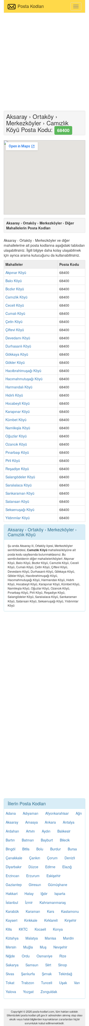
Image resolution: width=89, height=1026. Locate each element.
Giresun (35, 884)
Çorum (52, 857)
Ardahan (12, 831)
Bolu (39, 848)
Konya (58, 929)
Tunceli (46, 982)
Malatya (31, 938)
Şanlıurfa (28, 973)
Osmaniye (44, 955)
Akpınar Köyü (15, 272)
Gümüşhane (57, 884)
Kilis (9, 929)
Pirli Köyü (12, 460)
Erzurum (33, 875)
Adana (11, 813)
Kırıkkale (30, 920)
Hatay (29, 893)
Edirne (50, 866)
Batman (28, 839)
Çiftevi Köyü (14, 329)
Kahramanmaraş (53, 902)
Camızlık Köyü (16, 297)
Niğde (10, 955)
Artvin (30, 831)
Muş (43, 947)
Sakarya (12, 964)
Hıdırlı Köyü (14, 395)
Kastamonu (70, 911)
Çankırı (34, 857)
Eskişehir (53, 875)
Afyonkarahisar (57, 813)
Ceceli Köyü (14, 305)
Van (77, 982)
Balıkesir (63, 831)
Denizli (70, 857)
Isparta (59, 893)
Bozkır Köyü (14, 288)
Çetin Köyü (13, 321)
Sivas (10, 973)
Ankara (50, 822)
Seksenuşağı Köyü (19, 509)
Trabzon (27, 982)
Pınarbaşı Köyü (17, 452)
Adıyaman (30, 813)
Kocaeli (40, 929)
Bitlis (25, 848)
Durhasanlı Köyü (18, 346)
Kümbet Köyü (15, 419)
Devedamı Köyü (17, 337)
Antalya (68, 822)
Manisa (50, 938)
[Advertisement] (44, 61)
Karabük (12, 911)
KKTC (23, 929)
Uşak (63, 982)
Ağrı (79, 813)
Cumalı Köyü (15, 313)
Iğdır (44, 893)
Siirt (48, 964)
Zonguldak (49, 991)
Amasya (31, 822)
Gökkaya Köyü (16, 354)
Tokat (10, 982)
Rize (62, 955)
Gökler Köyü (15, 362)
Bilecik (65, 839)
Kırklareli (51, 920)
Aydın (46, 831)
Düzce (33, 866)
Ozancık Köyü (16, 444)
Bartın (10, 839)
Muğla (28, 947)
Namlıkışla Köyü (17, 427)
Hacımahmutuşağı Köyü (24, 378)
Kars (50, 911)
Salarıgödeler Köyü (20, 476)
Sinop (62, 964)
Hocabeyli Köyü (17, 403)
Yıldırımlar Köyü (17, 517)
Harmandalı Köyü (18, 386)
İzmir (29, 902)
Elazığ (67, 866)
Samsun (31, 964)
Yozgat (28, 991)
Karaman (33, 911)
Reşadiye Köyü (17, 468)
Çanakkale (14, 857)
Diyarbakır (14, 866)
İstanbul (12, 902)
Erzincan (12, 875)
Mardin (68, 938)
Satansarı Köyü (17, 501)
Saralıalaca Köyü (18, 485)
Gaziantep (14, 884)
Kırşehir (70, 920)
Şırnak (47, 973)
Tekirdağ (65, 973)
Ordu (26, 955)
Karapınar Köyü (17, 411)
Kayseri (11, 920)
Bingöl (10, 848)
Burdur (55, 848)
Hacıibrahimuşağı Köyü (23, 370)
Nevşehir (60, 947)
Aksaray (12, 822)
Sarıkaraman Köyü (19, 493)
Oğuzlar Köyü (16, 435)
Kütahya (12, 938)
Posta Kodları (31, 6)
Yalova (11, 991)
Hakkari (12, 893)
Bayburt (47, 839)
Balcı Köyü (13, 280)
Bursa (72, 848)
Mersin (11, 947)
